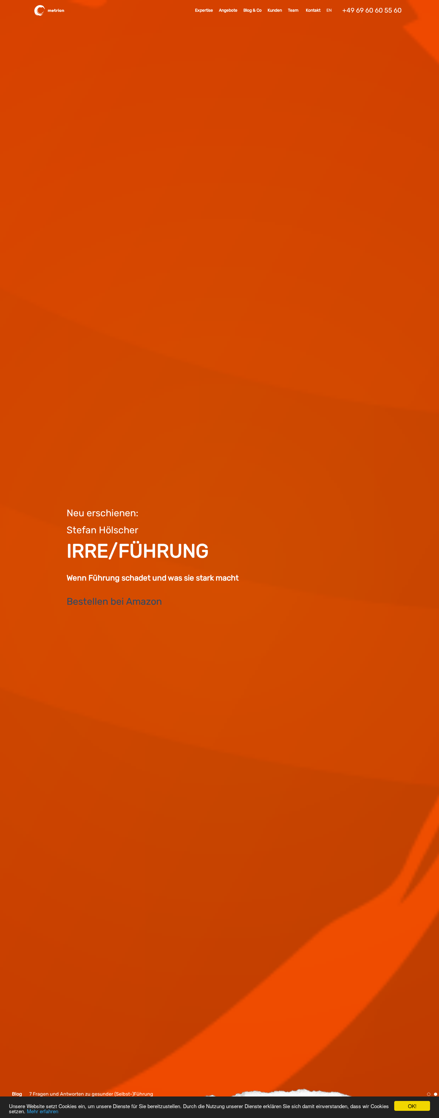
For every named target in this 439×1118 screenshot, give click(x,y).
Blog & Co (252, 10)
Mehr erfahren (42, 1111)
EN (329, 10)
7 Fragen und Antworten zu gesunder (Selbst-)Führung (91, 1094)
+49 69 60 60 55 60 (372, 10)
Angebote (228, 10)
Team (293, 10)
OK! (412, 1106)
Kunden (275, 10)
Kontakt (313, 10)
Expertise (204, 10)
